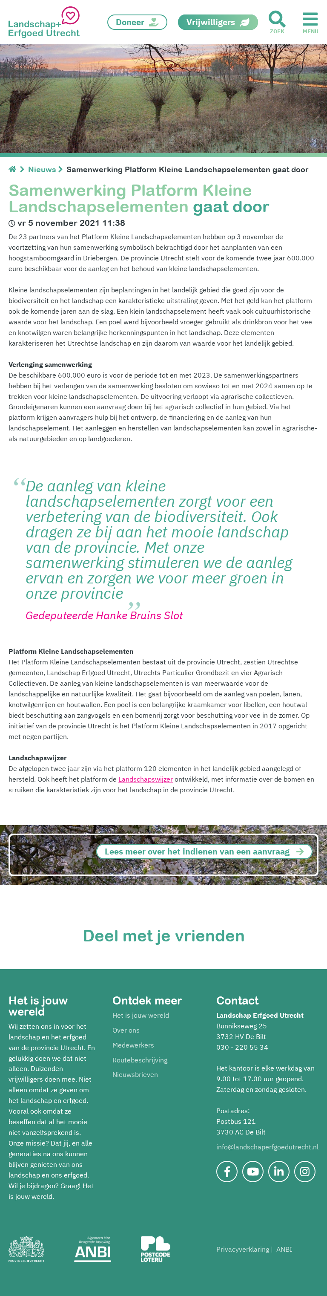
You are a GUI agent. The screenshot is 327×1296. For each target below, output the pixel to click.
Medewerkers (133, 1045)
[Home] (14, 169)
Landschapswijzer (145, 779)
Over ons (126, 1030)
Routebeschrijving (139, 1060)
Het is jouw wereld (140, 1015)
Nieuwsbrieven (135, 1074)
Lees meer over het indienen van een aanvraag (197, 851)
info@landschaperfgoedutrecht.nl (267, 1147)
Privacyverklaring (242, 1249)
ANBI (284, 1249)
